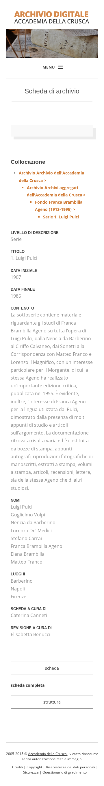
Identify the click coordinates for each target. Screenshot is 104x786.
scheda (52, 668)
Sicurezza (31, 772)
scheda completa (27, 685)
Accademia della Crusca (48, 753)
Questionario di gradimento (64, 772)
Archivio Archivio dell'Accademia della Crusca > (52, 194)
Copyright (34, 767)
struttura (52, 702)
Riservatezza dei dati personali (70, 767)
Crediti (17, 767)
